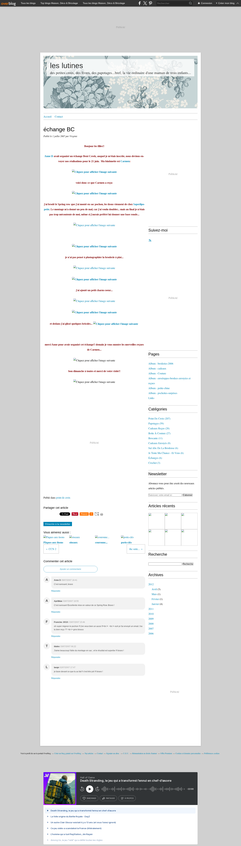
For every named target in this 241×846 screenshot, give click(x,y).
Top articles (89, 753)
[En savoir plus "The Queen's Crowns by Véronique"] (156, 537)
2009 (151, 618)
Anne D (48, 156)
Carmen (125, 161)
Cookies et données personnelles (188, 753)
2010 (151, 613)
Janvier (155, 604)
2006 (151, 633)
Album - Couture (157, 373)
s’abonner (91, 798)
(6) (163, 448)
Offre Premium (166, 753)
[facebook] (140, 3)
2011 (151, 608)
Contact (59, 116)
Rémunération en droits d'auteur (144, 753)
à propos (129, 798)
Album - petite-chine (159, 388)
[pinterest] (150, 3)
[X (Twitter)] (145, 3)
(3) (154, 462)
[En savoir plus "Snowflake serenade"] (189, 537)
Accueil (47, 116)
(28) (159, 428)
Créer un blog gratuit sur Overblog (67, 753)
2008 (151, 623)
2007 (151, 628)
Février (155, 599)
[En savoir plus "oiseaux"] (173, 537)
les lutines (66, 65)
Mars (154, 594)
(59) (156, 423)
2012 (151, 584)
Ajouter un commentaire (70, 569)
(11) (155, 438)
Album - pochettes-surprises (162, 393)
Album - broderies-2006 (160, 363)
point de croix (63, 497)
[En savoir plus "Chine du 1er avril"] (189, 521)
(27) (159, 433)
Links (151, 398)
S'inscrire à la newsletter (57, 524)
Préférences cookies (212, 753)
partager (110, 798)
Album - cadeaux (157, 368)
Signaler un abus (113, 753)
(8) (159, 443)
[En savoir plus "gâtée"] (156, 521)
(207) (159, 418)
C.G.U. (126, 753)
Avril (154, 589)
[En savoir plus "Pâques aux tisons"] (173, 521)
